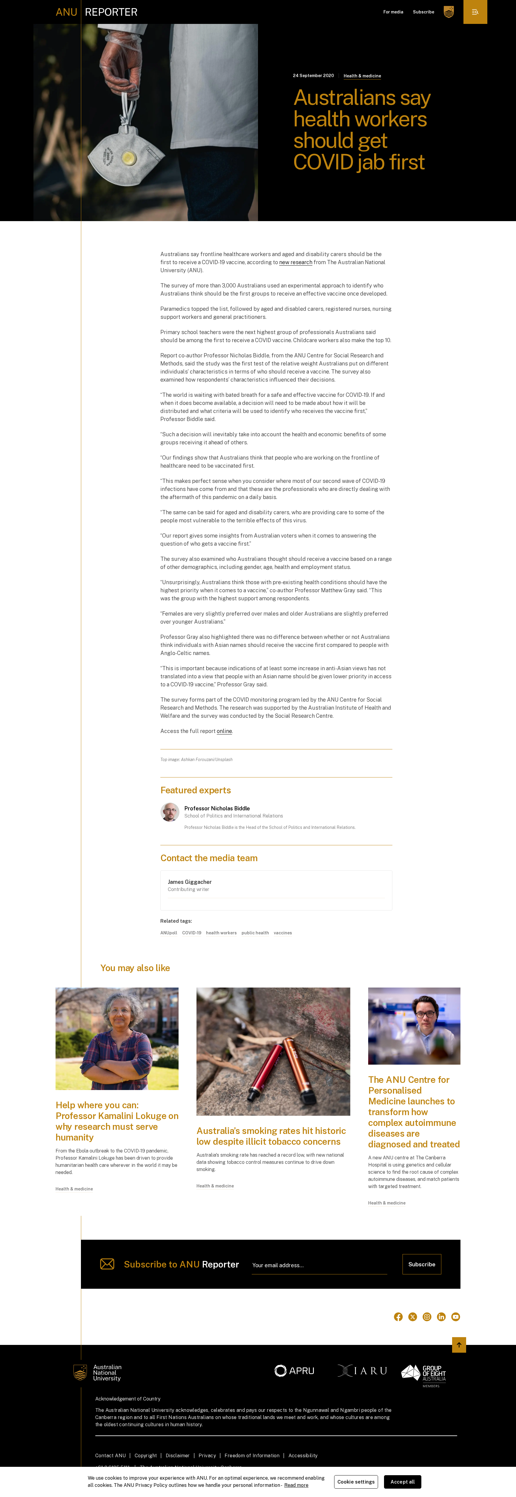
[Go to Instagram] (427, 1317)
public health (255, 932)
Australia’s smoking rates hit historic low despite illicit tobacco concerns (271, 1136)
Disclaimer (178, 1455)
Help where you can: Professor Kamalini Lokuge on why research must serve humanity (117, 1121)
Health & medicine (362, 76)
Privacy (207, 1455)
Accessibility (303, 1455)
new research (295, 262)
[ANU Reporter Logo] (97, 12)
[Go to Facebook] (398, 1317)
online (224, 731)
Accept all (403, 1482)
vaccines (283, 932)
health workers (221, 932)
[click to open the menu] (475, 12)
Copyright (146, 1455)
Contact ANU (110, 1455)
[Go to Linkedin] (441, 1317)
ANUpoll (168, 932)
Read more (296, 1485)
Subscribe (423, 12)
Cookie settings (356, 1482)
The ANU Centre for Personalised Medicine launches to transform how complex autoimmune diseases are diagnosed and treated (414, 1111)
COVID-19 (191, 932)
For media (393, 12)
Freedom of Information (252, 1455)
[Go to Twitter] (412, 1317)
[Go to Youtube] (455, 1317)
